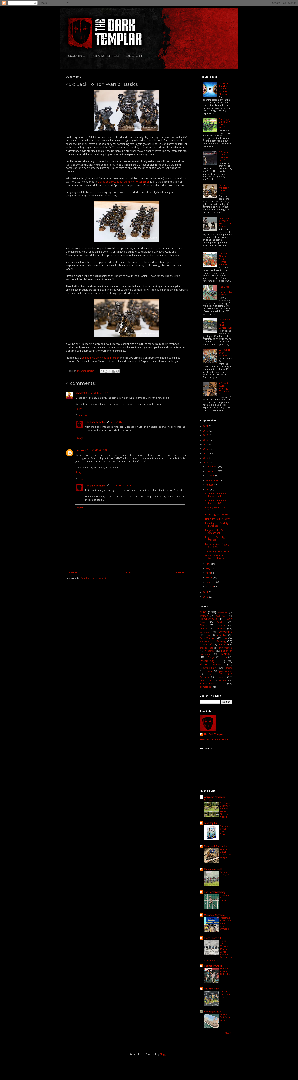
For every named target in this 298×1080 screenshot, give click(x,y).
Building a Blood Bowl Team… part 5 (225, 123)
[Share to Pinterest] (118, 371)
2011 (206, 592)
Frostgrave (204, 641)
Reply (79, 408)
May (208, 568)
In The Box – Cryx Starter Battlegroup (225, 323)
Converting (225, 631)
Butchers (221, 622)
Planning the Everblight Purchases (217, 524)
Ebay (224, 638)
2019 (206, 430)
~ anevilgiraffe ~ (212, 1011)
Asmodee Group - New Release (225, 830)
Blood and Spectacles (215, 846)
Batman (204, 615)
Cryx (208, 635)
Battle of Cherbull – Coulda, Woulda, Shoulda (224, 89)
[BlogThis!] (106, 371)
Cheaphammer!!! (213, 869)
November (212, 471)
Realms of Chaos (213, 965)
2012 (206, 462)
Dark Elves (221, 634)
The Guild (206, 680)
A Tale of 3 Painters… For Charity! (216, 501)
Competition (205, 632)
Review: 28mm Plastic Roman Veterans (224, 259)
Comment (220, 628)
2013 (206, 457)
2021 (206, 426)
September (212, 480)
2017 (206, 439)
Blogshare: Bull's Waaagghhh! (214, 531)
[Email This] (102, 371)
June (208, 563)
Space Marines (225, 671)
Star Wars (209, 674)
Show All (228, 1033)
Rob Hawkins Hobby (214, 892)
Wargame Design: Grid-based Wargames (225, 853)
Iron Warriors (225, 647)
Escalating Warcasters (216, 514)
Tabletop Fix (210, 823)
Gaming (221, 641)
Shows (208, 671)
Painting (207, 660)
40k (203, 612)
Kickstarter (209, 650)
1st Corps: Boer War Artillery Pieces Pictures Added (225, 810)
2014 (206, 453)
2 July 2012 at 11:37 (98, 392)
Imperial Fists (206, 647)
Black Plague (221, 616)
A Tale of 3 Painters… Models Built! (216, 494)
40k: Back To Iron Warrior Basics (214, 557)
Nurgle (211, 657)
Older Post (181, 572)
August (210, 484)
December (212, 466)
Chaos (204, 625)
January (210, 586)
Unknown (81, 450)
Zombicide (205, 686)
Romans (228, 667)
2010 (206, 596)
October (210, 475)
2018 (206, 435)
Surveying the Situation (217, 551)
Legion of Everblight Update (216, 538)
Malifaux (226, 654)
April (208, 572)
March (209, 577)
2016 (206, 444)
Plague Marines (211, 664)
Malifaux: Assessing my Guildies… (217, 545)
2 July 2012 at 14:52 (97, 450)
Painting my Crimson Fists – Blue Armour (225, 221)
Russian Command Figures (225, 994)
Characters (221, 625)
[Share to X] (110, 371)
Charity (203, 628)
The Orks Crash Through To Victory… (225, 290)
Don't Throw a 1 (212, 937)
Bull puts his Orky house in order (100, 357)
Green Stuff (206, 644)
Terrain (220, 677)
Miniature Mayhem (214, 914)
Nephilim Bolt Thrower (217, 518)
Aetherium (223, 613)
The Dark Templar (95, 422)
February (211, 581)
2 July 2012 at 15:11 (121, 485)
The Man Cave (211, 988)
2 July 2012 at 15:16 (121, 422)
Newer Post (73, 572)
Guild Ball (222, 644)
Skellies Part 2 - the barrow (225, 1017)
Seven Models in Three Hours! (224, 189)
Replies (83, 415)
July (208, 489)
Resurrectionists (208, 667)
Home (127, 572)
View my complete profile (214, 739)
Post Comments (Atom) (93, 577)
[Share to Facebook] (114, 371)
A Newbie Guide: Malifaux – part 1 (224, 156)
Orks (224, 657)
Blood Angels (208, 619)
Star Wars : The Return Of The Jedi (225, 971)
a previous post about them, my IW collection (124, 181)
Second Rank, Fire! (225, 873)
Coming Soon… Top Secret (215, 509)
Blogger (164, 1054)
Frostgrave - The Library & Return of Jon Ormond (225, 923)
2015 (206, 448)
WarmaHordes (209, 683)
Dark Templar (208, 638)
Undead (223, 680)
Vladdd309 (81, 392)
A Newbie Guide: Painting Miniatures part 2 (224, 388)
